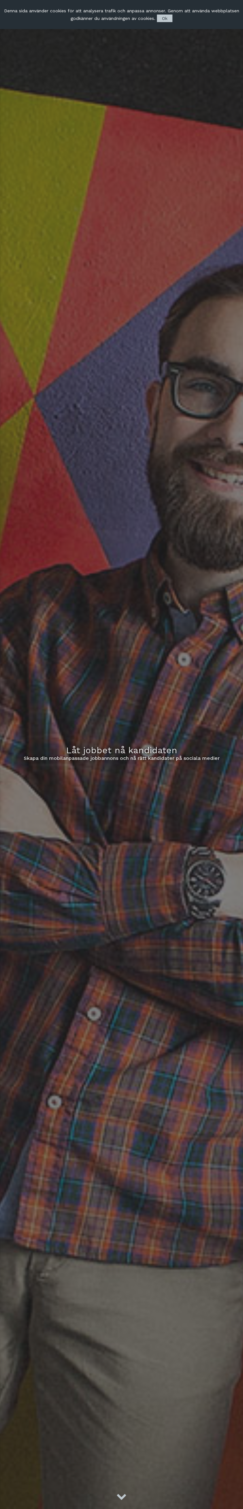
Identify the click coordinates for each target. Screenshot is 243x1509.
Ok (164, 18)
